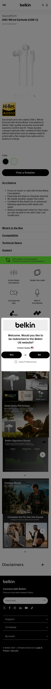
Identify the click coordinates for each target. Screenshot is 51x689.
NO (39, 355)
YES (11, 355)
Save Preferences (27, 361)
